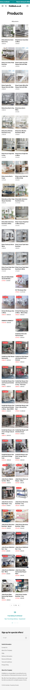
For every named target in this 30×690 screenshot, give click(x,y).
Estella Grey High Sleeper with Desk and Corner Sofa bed (21, 358)
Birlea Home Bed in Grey (8, 108)
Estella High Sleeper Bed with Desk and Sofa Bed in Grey (8, 382)
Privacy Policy (5, 665)
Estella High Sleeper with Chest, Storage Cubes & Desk (8, 431)
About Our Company (7, 650)
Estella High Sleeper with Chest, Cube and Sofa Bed (21, 407)
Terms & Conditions (7, 662)
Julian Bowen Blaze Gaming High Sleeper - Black (21, 571)
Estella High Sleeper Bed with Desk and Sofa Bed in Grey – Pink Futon (21, 382)
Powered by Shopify (14, 685)
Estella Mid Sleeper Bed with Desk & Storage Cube (8, 456)
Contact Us (4, 647)
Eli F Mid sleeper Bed (20, 290)
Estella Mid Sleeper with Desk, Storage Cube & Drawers (21, 456)
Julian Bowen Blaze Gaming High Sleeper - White (7, 596)
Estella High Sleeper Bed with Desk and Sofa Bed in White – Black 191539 (8, 407)
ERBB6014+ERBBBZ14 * (8, 320)
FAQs (3, 653)
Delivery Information (7, 656)
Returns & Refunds (7, 659)
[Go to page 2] (18, 605)
